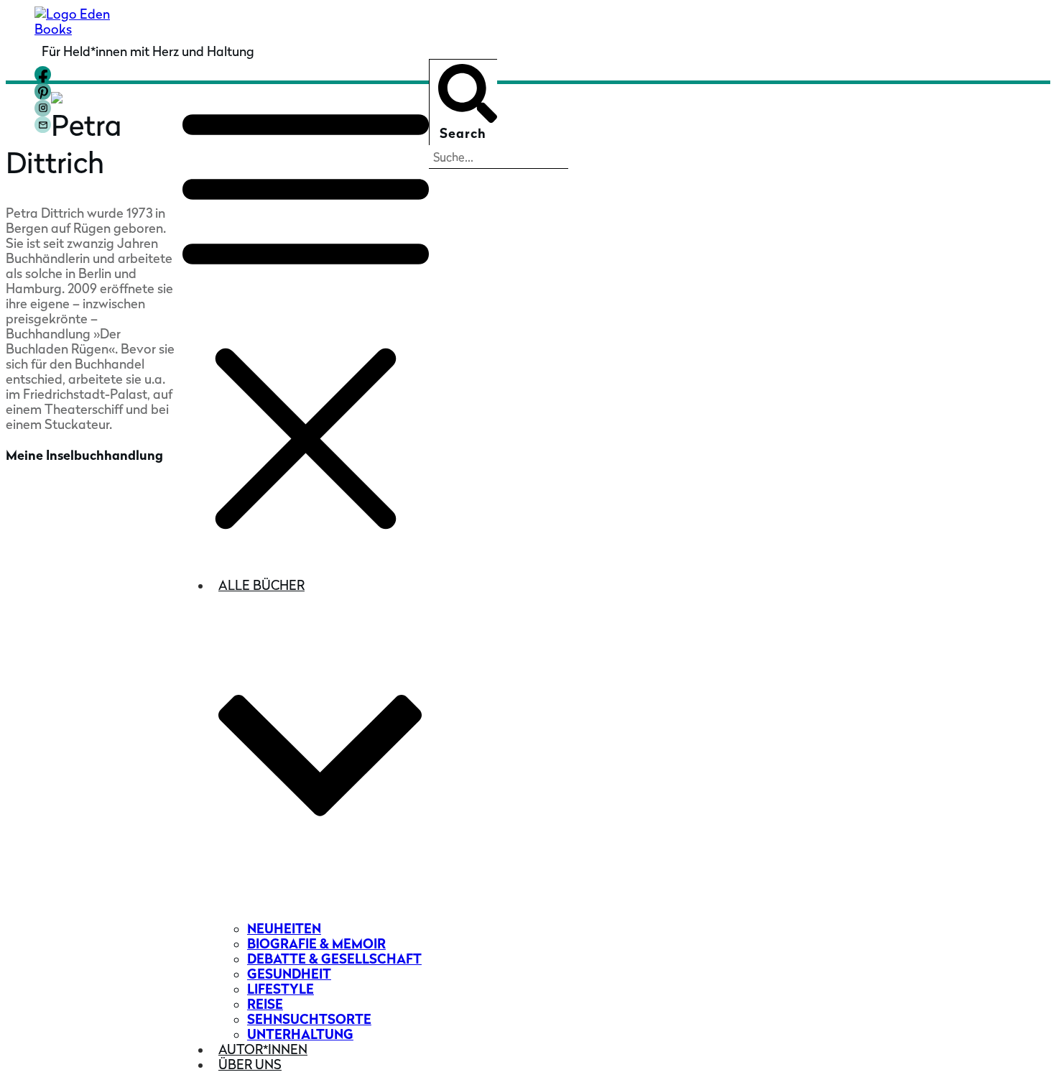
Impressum (148, 656)
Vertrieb (30, 569)
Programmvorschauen (73, 591)
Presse (25, 524)
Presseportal (44, 547)
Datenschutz (94, 670)
